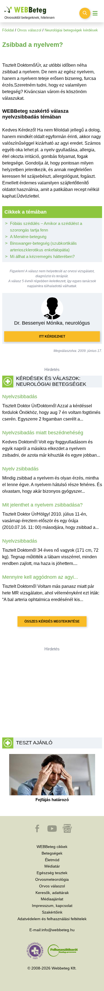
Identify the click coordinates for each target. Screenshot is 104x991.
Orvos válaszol (29, 30)
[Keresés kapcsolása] (84, 13)
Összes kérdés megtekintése (52, 621)
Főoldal (8, 30)
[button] (37, 831)
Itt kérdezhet (52, 336)
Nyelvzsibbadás (19, 396)
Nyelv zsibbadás (20, 469)
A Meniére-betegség (28, 236)
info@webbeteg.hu (58, 930)
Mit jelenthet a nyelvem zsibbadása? (42, 505)
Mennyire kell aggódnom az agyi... (40, 577)
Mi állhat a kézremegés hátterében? (42, 256)
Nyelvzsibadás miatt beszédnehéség (42, 432)
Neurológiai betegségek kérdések (71, 30)
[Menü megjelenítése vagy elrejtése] (95, 13)
